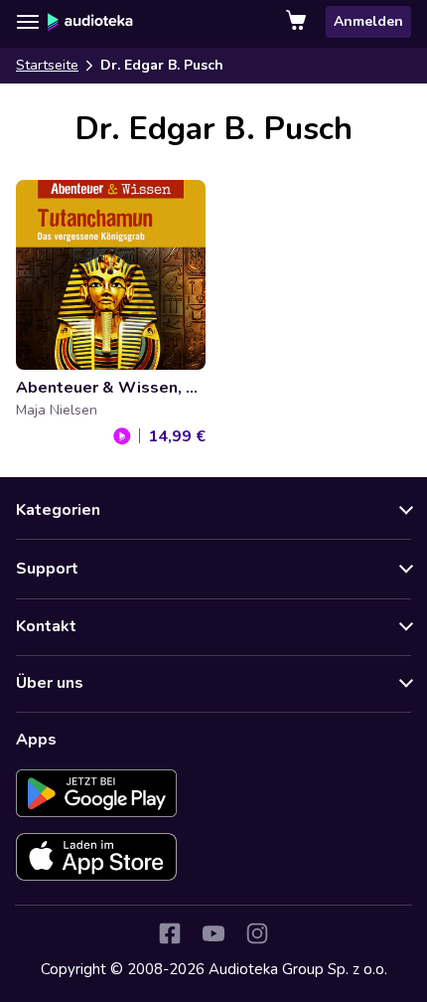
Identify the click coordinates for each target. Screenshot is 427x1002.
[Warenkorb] (298, 22)
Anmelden (368, 21)
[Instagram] (257, 933)
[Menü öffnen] (28, 22)
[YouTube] (213, 933)
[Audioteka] (90, 22)
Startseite (47, 65)
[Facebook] (170, 933)
